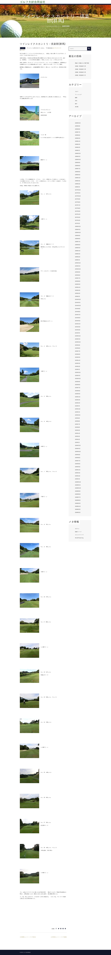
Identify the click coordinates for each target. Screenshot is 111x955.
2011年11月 (77, 412)
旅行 (76, 103)
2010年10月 (78, 451)
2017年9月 (77, 199)
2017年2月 (77, 220)
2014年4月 (77, 324)
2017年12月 (78, 190)
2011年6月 (77, 427)
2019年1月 (77, 150)
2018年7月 (77, 168)
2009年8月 (78, 494)
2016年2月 (77, 257)
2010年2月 (77, 476)
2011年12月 (77, 409)
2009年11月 (78, 485)
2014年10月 (78, 305)
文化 (76, 100)
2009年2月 (77, 512)
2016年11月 (77, 229)
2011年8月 (77, 421)
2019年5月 (77, 138)
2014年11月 (77, 302)
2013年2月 (77, 366)
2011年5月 (77, 430)
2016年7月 (77, 241)
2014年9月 (77, 308)
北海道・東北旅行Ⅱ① (80, 75)
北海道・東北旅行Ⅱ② (80, 72)
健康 (76, 97)
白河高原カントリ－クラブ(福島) (59, 937)
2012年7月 (77, 387)
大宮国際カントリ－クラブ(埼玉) (28, 937)
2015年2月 (77, 293)
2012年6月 (77, 390)
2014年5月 (77, 320)
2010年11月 (77, 448)
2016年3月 (77, 254)
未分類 (76, 106)
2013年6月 (77, 354)
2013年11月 (77, 339)
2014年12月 (78, 299)
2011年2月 (77, 439)
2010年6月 (77, 463)
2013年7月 (77, 351)
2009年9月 (77, 491)
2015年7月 (77, 278)
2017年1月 (77, 223)
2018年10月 (78, 159)
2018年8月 (77, 165)
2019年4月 (77, 141)
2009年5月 (78, 503)
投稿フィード (78, 531)
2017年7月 (77, 205)
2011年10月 (77, 415)
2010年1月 (77, 479)
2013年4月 (77, 360)
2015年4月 (77, 287)
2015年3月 (77, 290)
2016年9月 (77, 235)
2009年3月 (77, 509)
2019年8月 (77, 129)
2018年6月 (77, 171)
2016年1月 (77, 260)
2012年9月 (77, 381)
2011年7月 (77, 424)
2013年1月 (77, 369)
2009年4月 (78, 506)
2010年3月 (77, 473)
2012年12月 (77, 372)
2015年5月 (77, 284)
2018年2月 (77, 184)
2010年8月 (77, 457)
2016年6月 (77, 244)
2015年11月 (77, 266)
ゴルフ (23, 48)
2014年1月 (77, 333)
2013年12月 (77, 336)
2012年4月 (77, 397)
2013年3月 (77, 363)
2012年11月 (77, 375)
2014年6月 (77, 317)
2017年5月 (77, 211)
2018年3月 (77, 181)
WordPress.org (79, 538)
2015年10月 (78, 269)
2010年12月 (78, 445)
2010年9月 (77, 454)
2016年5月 (77, 247)
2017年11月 (77, 193)
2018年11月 (77, 156)
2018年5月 (77, 174)
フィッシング (78, 94)
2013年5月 (77, 357)
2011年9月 (77, 418)
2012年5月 (77, 393)
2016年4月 (77, 250)
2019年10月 (78, 123)
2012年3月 (77, 400)
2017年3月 (77, 217)
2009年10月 (78, 488)
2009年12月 (78, 482)
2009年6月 (78, 500)
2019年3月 (77, 144)
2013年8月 (77, 348)
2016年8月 (77, 238)
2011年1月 (77, 442)
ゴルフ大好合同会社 (32, 2)
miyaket (23, 50)
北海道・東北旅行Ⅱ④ (80, 66)
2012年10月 (78, 378)
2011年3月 (77, 436)
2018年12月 (78, 153)
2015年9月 (77, 272)
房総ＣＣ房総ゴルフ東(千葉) (82, 63)
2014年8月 (77, 311)
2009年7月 (78, 497)
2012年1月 (77, 406)
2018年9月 (77, 162)
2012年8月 (77, 384)
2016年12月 (78, 226)
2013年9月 (77, 345)
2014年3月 (77, 327)
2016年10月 (78, 232)
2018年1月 (77, 187)
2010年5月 (77, 466)
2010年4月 (77, 470)
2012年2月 (77, 403)
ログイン (77, 528)
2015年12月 (78, 263)
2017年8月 (77, 202)
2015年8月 (77, 275)
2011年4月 (77, 433)
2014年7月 (77, 314)
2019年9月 (77, 126)
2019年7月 (77, 132)
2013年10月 (78, 342)
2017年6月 (77, 208)
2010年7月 (77, 460)
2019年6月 (77, 135)
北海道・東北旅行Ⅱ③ (80, 69)
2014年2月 (77, 330)
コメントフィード (79, 534)
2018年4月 (77, 177)
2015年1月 (77, 296)
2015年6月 (77, 281)
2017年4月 (77, 214)
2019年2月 (77, 147)
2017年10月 (78, 196)
